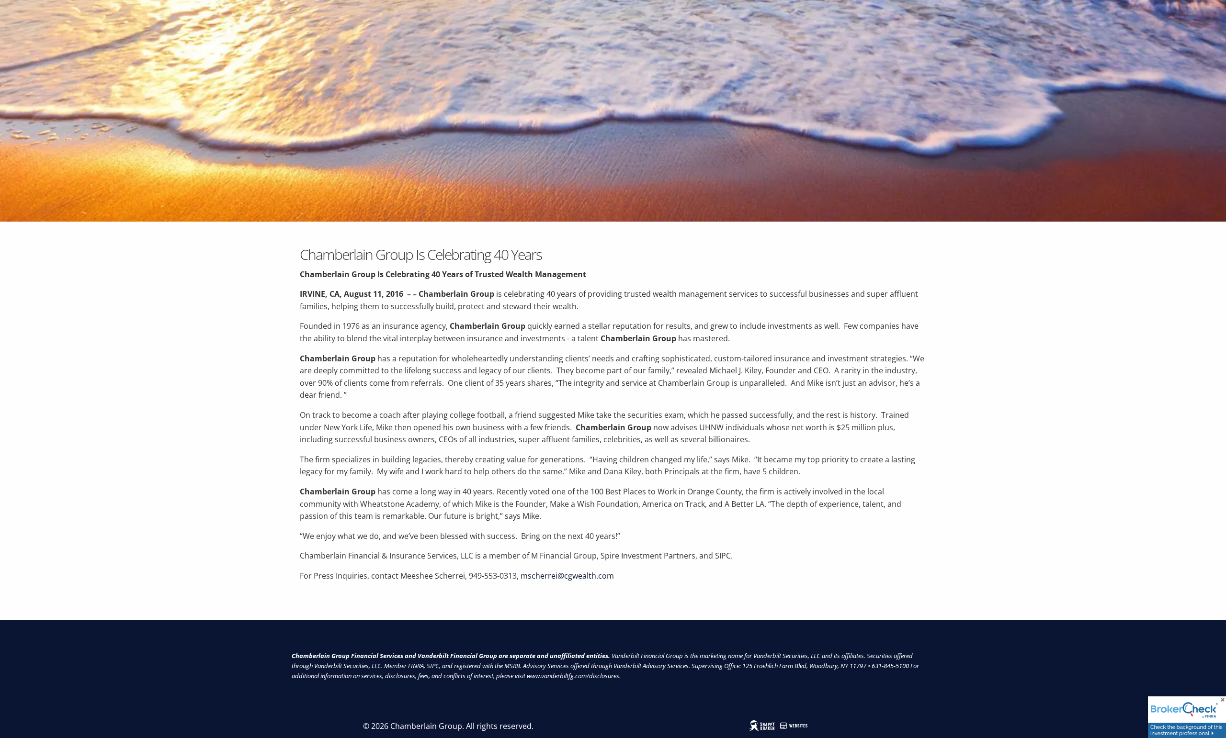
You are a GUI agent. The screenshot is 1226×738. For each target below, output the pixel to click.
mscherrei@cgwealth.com (567, 575)
